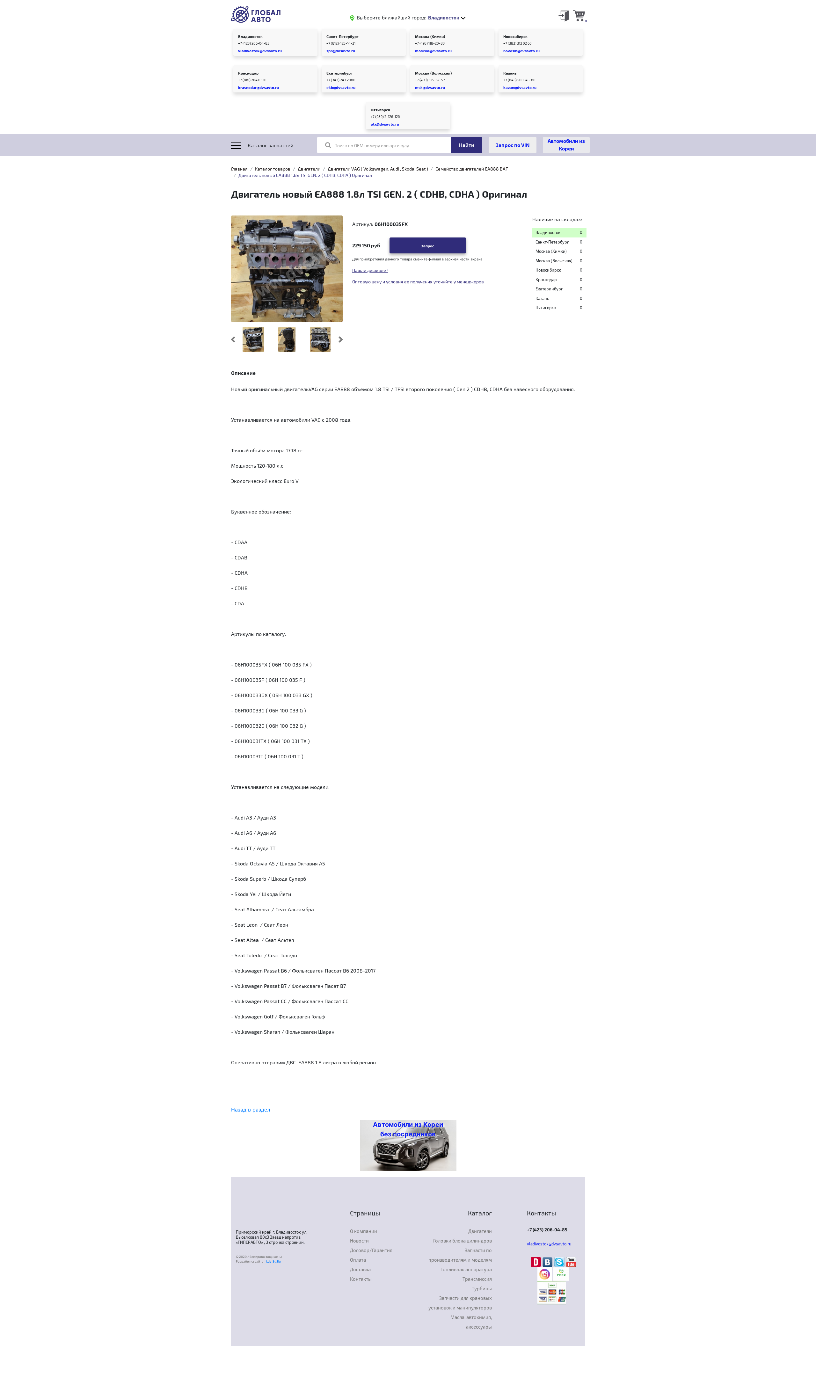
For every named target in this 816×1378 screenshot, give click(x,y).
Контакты (361, 1279)
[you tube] (571, 1261)
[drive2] (537, 1261)
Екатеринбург (339, 73)
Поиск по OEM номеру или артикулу (371, 145)
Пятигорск (380, 109)
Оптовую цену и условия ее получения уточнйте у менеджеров (418, 281)
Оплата (358, 1260)
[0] (579, 15)
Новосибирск (515, 36)
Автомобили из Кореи (566, 144)
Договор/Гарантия (371, 1250)
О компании (363, 1231)
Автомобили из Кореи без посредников (408, 1129)
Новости (359, 1240)
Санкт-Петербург (342, 36)
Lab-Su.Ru (273, 1261)
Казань (509, 73)
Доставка (360, 1269)
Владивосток (250, 36)
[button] (233, 339)
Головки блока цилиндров (462, 1240)
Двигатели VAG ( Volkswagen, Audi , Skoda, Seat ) (378, 168)
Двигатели (309, 168)
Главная (239, 168)
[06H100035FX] (253, 339)
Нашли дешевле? (370, 270)
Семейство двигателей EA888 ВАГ (471, 168)
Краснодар (248, 73)
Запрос (427, 246)
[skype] (560, 1261)
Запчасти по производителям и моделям (460, 1255)
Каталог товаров (272, 168)
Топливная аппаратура (466, 1269)
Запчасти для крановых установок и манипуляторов (460, 1302)
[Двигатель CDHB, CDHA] (286, 339)
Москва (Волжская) (433, 73)
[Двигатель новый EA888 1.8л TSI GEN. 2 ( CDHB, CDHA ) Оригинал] (287, 268)
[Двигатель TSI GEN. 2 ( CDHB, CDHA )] (320, 339)
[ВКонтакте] (548, 1261)
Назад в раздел (250, 1109)
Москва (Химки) (430, 36)
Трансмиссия (477, 1279)
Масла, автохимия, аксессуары (471, 1322)
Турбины (482, 1288)
